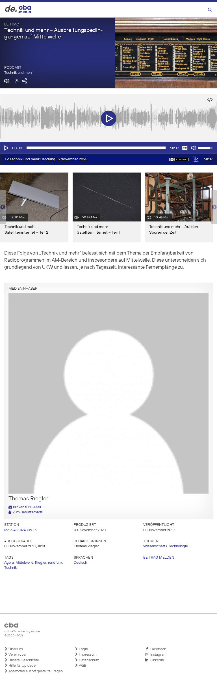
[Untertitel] (185, 148)
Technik (10, 568)
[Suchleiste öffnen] (210, 10)
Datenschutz (88, 660)
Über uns (15, 649)
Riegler (40, 563)
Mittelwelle (24, 563)
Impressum (87, 654)
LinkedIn (156, 660)
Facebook (157, 649)
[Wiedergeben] (6, 148)
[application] (108, 148)
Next (214, 207)
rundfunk (55, 563)
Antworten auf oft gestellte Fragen (35, 671)
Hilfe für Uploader (22, 666)
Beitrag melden (158, 557)
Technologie (178, 546)
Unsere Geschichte (23, 660)
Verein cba (17, 654)
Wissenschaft (154, 546)
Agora (9, 563)
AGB (82, 666)
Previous (3, 207)
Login (83, 649)
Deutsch (80, 563)
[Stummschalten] (194, 148)
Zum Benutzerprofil (27, 512)
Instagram (157, 654)
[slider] (96, 148)
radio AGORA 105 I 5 (20, 530)
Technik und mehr (18, 73)
